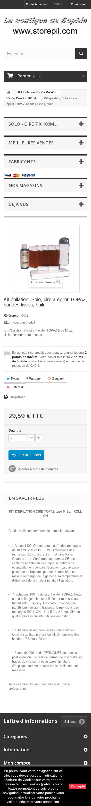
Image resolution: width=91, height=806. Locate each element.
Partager (34, 378)
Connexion (78, 4)
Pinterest (16, 387)
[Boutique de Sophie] (45, 24)
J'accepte (77, 786)
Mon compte (17, 763)
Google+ (57, 378)
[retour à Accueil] (8, 92)
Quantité (14, 430)
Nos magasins (25, 185)
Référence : (12, 315)
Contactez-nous (36, 4)
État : (7, 322)
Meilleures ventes (31, 143)
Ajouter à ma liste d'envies (37, 469)
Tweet (14, 378)
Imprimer (18, 397)
